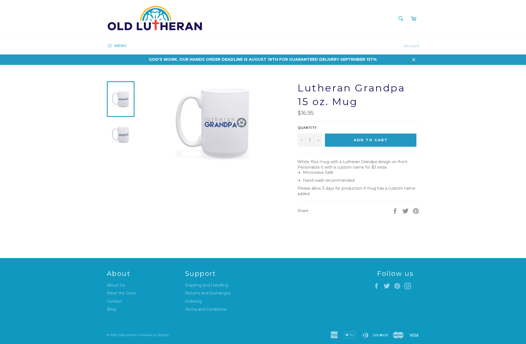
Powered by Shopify (154, 335)
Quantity (307, 128)
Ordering (193, 301)
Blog (111, 309)
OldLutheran (128, 335)
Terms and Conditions (205, 309)
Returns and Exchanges (208, 293)
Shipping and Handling (206, 285)
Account (411, 46)
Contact (114, 301)
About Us (116, 285)
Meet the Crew (121, 293)
